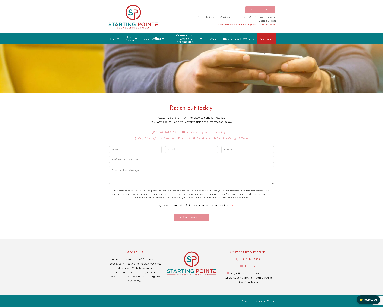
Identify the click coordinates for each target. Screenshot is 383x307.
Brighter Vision (266, 301)
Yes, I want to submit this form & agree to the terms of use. (194, 205)
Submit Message (191, 217)
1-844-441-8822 (267, 24)
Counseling (152, 38)
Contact (266, 38)
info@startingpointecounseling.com (237, 24)
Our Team (130, 38)
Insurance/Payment (238, 38)
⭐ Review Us (368, 299)
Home (114, 38)
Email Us (250, 266)
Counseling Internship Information (185, 38)
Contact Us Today (260, 10)
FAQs (212, 38)
